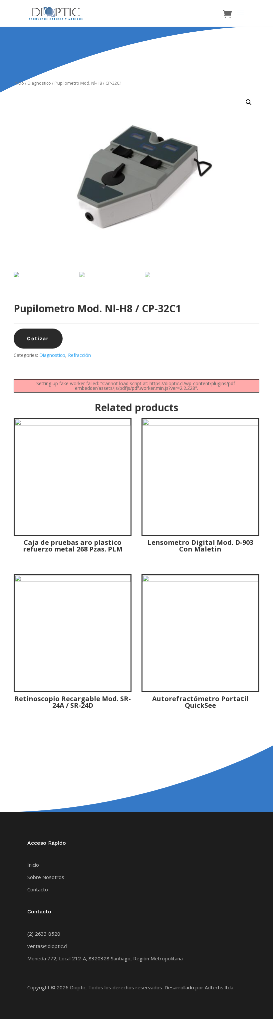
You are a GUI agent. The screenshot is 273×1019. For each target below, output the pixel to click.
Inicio (19, 83)
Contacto (37, 889)
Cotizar (38, 338)
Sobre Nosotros (45, 877)
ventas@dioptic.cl (47, 946)
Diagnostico (39, 83)
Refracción (79, 355)
